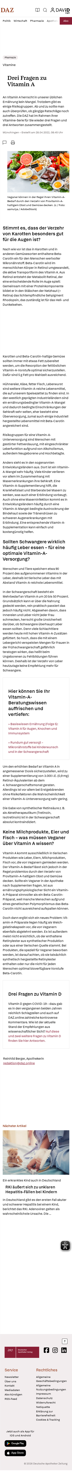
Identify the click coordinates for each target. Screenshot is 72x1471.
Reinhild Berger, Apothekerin (23, 1059)
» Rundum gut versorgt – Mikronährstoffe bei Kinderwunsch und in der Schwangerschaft (33, 747)
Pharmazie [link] (10, 57)
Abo (65, 21)
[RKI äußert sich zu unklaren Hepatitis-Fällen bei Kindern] (36, 1152)
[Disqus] (36, 1275)
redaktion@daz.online (19, 1063)
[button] (7, 10)
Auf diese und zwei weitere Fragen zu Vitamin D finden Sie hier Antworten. (34, 1036)
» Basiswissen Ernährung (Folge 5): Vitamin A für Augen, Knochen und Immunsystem (33, 728)
